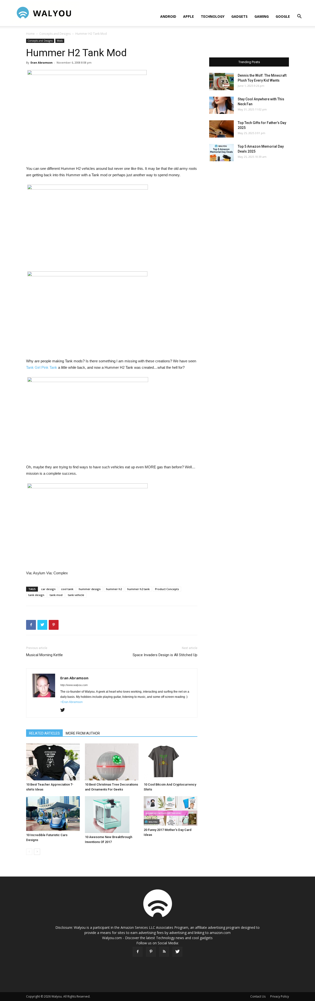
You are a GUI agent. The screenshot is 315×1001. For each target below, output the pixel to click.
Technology (212, 16)
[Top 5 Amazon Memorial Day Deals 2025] (221, 152)
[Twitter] (64, 710)
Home (30, 34)
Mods (60, 40)
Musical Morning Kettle (44, 655)
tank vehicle (76, 595)
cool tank (67, 589)
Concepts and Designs (55, 34)
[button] (299, 17)
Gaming (261, 16)
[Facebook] (137, 952)
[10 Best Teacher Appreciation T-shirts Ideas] (53, 761)
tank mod (56, 595)
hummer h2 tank (138, 589)
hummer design (90, 589)
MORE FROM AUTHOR (83, 733)
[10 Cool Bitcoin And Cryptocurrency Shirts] (170, 761)
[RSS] (164, 952)
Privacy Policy (279, 996)
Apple (188, 16)
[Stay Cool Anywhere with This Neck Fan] (221, 105)
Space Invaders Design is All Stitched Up (165, 655)
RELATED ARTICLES (44, 733)
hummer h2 (114, 589)
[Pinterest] (151, 952)
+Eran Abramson (71, 702)
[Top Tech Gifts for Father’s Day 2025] (221, 129)
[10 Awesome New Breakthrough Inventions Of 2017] (112, 814)
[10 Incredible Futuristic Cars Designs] (53, 813)
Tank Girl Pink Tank (41, 367)
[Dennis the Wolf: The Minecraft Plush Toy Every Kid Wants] (221, 81)
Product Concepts (167, 589)
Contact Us (258, 996)
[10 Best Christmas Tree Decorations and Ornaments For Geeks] (112, 761)
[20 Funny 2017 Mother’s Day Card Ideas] (170, 811)
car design (48, 589)
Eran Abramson (42, 62)
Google (283, 16)
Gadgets (239, 16)
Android (168, 16)
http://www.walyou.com (74, 685)
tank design (36, 595)
